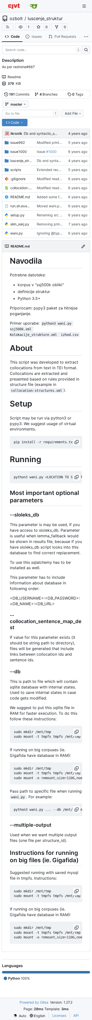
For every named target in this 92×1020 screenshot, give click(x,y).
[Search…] (86, 50)
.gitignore (18, 179)
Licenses (59, 1015)
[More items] (86, 37)
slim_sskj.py (19, 224)
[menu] (19, 1016)
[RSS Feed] (7, 27)
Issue (41, 151)
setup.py (17, 215)
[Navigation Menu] (85, 6)
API (76, 1015)
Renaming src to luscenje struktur (63, 215)
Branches (48, 94)
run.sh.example (21, 206)
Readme (14, 77)
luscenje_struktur (45, 18)
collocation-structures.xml (21, 188)
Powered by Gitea (34, 1002)
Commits (19, 94)
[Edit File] (83, 246)
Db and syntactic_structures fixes (51, 133)
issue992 (17, 142)
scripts (15, 170)
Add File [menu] (71, 113)
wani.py (16, 233)
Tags (77, 94)
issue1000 (18, 151)
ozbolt (16, 18)
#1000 (51, 151)
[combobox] (30, 113)
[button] (20, 27)
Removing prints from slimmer (60, 224)
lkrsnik (16, 133)
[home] (14, 6)
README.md (20, 197)
